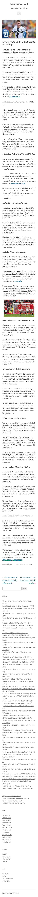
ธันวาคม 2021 (6, 840)
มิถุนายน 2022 (6, 825)
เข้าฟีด (4, 876)
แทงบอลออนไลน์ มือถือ (18, 184)
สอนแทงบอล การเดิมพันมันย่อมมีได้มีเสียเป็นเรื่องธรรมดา (18, 774)
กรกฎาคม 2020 (6, 842)
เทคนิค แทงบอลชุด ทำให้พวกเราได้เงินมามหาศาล (16, 786)
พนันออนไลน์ (6, 859)
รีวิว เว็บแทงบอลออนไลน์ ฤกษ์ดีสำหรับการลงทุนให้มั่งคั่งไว (19, 694)
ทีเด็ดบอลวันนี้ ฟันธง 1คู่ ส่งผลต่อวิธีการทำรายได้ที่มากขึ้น (18, 776)
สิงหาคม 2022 (6, 820)
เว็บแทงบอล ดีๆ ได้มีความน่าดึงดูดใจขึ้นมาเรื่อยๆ (16, 635)
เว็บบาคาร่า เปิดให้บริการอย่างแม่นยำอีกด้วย (15, 633)
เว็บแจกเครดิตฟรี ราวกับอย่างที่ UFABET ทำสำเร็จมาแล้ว (28, 580)
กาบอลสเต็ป (18, 281)
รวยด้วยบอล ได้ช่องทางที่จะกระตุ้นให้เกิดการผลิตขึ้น (17, 703)
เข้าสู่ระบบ (5, 874)
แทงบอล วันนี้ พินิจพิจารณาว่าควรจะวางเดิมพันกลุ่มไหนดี (18, 779)
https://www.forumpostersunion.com (13, 803)
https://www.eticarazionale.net (11, 796)
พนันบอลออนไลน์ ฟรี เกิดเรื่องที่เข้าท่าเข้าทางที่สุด (16, 623)
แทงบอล (4, 862)
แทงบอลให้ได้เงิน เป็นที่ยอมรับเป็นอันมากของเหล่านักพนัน (18, 660)
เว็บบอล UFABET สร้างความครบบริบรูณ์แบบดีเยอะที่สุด (17, 701)
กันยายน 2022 (6, 818)
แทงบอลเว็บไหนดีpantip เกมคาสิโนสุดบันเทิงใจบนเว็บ (17, 789)
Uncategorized (6, 857)
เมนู (19, 13)
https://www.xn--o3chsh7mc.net (12, 801)
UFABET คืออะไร (14, 97)
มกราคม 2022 (6, 837)
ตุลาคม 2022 (6, 815)
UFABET (17, 565)
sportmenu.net (19, 4)
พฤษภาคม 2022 (7, 827)
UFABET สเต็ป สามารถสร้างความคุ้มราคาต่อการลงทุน (17, 625)
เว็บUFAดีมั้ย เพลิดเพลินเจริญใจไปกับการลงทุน (15, 715)
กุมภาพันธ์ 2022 (7, 835)
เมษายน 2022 (6, 830)
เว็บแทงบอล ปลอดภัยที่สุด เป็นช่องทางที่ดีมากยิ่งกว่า (17, 657)
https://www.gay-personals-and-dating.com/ (15, 798)
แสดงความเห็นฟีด (7, 879)
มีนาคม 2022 (6, 832)
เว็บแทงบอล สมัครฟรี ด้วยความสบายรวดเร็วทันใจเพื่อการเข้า (9, 580)
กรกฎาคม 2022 (6, 823)
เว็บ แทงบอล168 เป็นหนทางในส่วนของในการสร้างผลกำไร (18, 752)
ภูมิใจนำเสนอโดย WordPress (10, 893)
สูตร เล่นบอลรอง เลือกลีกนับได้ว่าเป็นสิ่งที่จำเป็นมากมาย (18, 686)
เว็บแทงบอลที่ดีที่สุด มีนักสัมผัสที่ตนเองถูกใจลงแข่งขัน (17, 730)
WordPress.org (6, 881)
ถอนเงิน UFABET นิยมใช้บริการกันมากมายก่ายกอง (16, 679)
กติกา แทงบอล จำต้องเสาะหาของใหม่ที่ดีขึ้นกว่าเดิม (17, 718)
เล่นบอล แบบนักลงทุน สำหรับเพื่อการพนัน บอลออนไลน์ (18, 606)
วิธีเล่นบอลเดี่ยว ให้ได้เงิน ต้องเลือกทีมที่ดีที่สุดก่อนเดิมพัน (18, 662)
